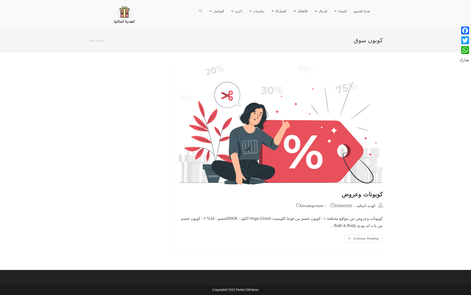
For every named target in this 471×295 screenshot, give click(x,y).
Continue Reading (361, 237)
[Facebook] (464, 30)
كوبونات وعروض (362, 194)
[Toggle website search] (201, 11)
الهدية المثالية (365, 206)
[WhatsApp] (464, 50)
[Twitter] (464, 40)
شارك (464, 60)
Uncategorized (312, 206)
